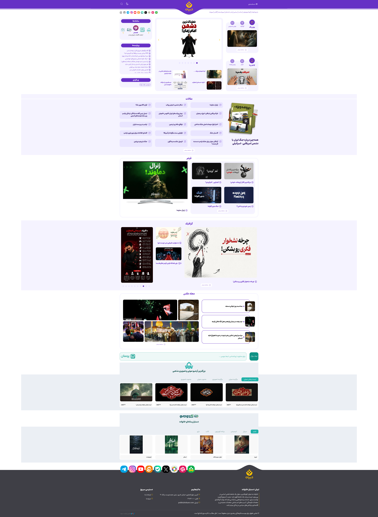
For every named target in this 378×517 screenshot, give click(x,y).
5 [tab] (185, 63)
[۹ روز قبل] (242, 38)
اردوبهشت (148, 457)
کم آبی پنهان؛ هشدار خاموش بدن (139, 70)
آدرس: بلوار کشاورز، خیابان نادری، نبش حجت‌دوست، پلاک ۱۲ (179, 495)
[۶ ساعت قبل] (189, 39)
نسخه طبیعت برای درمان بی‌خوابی (138, 67)
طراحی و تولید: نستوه (125, 514)
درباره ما (148, 499)
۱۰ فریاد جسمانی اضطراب (198, 82)
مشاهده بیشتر (241, 50)
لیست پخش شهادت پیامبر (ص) (143, 405)
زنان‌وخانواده (254, 12)
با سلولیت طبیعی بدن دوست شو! (168, 243)
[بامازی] (122, 29)
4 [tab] (188, 63)
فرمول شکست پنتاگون (175, 141)
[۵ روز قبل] (239, 171)
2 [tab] (194, 63)
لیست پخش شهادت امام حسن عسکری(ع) (246, 405)
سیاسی (235, 12)
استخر (185, 457)
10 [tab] (123, 286)
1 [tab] (197, 63)
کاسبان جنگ (214, 133)
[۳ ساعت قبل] (250, 306)
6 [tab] (182, 63)
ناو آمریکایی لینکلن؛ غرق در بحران (207, 113)
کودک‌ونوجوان (247, 12)
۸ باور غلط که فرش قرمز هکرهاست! (168, 263)
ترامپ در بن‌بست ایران (140, 124)
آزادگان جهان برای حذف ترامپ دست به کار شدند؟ (205, 142)
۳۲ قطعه (193, 405)
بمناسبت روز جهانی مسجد (233, 306)
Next (158, 40)
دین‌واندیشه (221, 12)
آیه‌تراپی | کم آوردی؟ (212, 182)
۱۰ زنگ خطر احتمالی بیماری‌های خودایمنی (136, 59)
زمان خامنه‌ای (229, 12)
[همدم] (142, 29)
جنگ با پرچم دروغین (140, 141)
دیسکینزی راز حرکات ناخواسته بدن (165, 83)
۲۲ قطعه (123, 405)
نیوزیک (211, 12)
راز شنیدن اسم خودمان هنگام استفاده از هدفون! (134, 61)
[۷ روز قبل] (168, 253)
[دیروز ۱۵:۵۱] (180, 85)
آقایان (215, 12)
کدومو (135, 32)
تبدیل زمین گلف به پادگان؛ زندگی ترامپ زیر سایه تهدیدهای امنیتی (134, 114)
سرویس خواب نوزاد (145, 85)
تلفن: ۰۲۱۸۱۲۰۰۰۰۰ (192, 499)
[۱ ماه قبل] (242, 76)
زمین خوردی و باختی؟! (244, 206)
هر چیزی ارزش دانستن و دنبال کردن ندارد (136, 64)
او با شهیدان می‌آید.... (199, 71)
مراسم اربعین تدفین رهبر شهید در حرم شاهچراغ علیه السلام (225, 337)
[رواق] (129, 29)
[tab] (252, 24)
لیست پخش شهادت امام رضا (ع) (214, 405)
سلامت (240, 12)
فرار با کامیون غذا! (141, 105)
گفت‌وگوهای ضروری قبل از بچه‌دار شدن (137, 51)
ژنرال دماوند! (214, 105)
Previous (219, 40)
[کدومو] (136, 28)
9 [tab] (126, 286)
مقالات (189, 99)
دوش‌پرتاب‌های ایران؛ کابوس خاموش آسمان (171, 114)
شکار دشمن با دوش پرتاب (174, 105)
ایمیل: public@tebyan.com (188, 502)
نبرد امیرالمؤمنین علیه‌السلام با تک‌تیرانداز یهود (135, 56)
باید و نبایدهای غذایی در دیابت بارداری (165, 72)
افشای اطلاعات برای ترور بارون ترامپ (135, 133)
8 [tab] (129, 286)
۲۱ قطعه (229, 405)
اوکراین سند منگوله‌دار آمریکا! (173, 133)
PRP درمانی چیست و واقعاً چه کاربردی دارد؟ (136, 53)
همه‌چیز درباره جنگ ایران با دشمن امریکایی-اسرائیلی (245, 141)
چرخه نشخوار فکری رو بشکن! (243, 281)
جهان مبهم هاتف (217, 457)
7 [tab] (179, 63)
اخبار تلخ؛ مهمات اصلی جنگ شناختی (206, 124)
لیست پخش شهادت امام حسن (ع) (178, 405)
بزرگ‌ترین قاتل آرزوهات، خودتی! (240, 182)
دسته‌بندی (252, 4)
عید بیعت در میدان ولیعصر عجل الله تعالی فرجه (227, 321)
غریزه (255, 457)
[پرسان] (149, 29)
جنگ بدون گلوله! (213, 206)
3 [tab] (191, 63)
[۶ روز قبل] (239, 195)
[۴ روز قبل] (206, 171)
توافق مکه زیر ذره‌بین (176, 124)
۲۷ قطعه (158, 405)
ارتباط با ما (148, 495)
